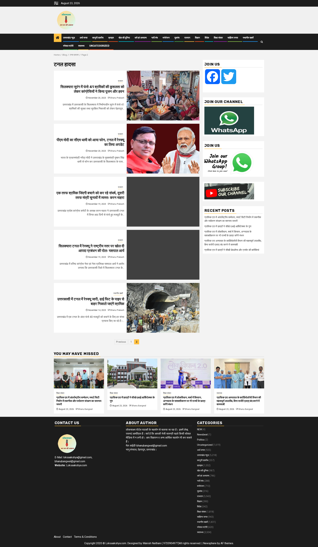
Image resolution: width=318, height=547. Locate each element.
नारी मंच (154, 37)
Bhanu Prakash (117, 98)
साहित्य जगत (233, 37)
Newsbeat (202, 434)
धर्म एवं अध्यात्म (141, 37)
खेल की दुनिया (124, 37)
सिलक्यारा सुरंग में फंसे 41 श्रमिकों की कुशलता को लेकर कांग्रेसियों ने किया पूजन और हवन (92, 89)
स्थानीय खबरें (248, 37)
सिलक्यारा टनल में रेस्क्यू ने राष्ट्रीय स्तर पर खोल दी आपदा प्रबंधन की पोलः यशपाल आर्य (91, 248)
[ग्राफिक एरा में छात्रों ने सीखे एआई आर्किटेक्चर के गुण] (132, 373)
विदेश (207, 37)
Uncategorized (99, 45)
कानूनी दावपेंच (98, 37)
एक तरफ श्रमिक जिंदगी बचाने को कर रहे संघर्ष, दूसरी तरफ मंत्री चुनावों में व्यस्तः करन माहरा (90, 195)
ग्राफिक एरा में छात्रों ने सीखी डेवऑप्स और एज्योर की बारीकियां (231, 249)
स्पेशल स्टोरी (68, 45)
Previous (121, 342)
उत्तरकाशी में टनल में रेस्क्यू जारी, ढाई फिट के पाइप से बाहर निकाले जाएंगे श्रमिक (90, 301)
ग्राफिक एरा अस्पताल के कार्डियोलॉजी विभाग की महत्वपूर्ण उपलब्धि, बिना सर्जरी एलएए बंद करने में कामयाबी (239, 401)
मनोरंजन (166, 37)
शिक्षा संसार (218, 37)
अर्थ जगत (83, 37)
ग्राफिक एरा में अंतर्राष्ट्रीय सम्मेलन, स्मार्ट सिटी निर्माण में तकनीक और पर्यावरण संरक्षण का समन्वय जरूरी (78, 401)
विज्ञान (197, 37)
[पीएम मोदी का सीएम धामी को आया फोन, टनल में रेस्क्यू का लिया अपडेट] (163, 148)
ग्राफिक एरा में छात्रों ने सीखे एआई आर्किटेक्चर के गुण (227, 226)
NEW (199, 429)
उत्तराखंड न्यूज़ (69, 37)
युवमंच (177, 37)
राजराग (187, 37)
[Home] (57, 38)
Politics (201, 439)
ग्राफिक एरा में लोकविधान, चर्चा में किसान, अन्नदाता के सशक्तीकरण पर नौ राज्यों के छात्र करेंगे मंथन (184, 401)
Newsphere (209, 543)
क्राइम (111, 37)
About (57, 536)
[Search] (262, 42)
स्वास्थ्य (81, 45)
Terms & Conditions (85, 536)
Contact (67, 536)
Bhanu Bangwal (85, 409)
